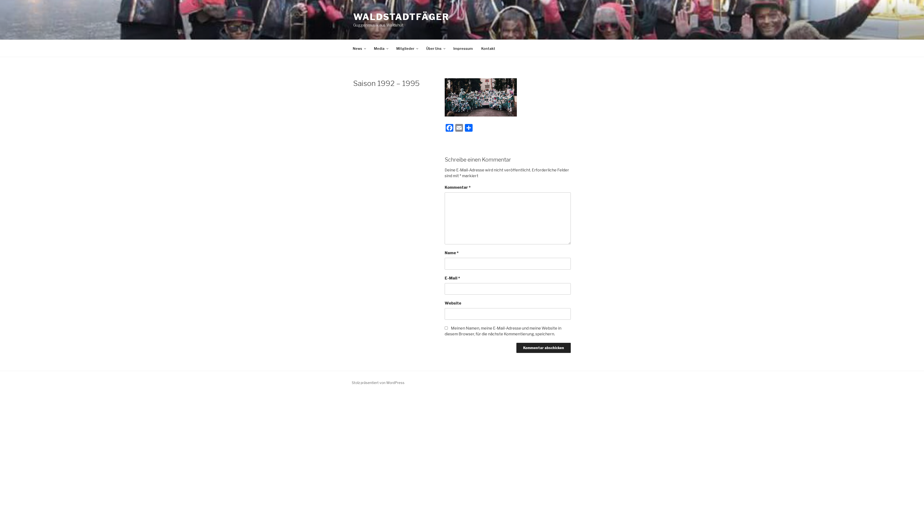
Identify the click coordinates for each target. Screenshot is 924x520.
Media (379, 48)
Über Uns (434, 48)
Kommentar (458, 187)
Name (452, 253)
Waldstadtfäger (401, 17)
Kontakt (488, 48)
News (357, 48)
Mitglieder (405, 48)
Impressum (463, 48)
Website (453, 303)
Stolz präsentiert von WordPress (378, 383)
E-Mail (452, 278)
